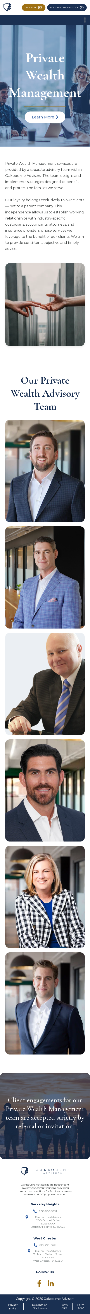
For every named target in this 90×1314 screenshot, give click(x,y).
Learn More (43, 117)
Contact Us (31, 7)
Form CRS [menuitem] (64, 1306)
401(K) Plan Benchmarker (64, 7)
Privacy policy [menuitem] (13, 1306)
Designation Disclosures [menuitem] (39, 1306)
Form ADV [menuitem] (80, 1306)
